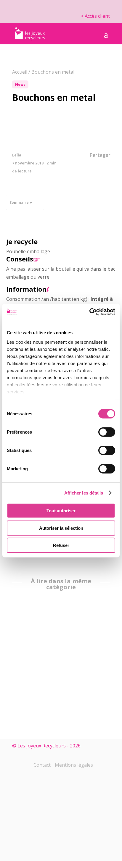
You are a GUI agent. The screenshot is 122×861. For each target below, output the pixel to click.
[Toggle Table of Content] (36, 198)
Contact (42, 765)
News (20, 84)
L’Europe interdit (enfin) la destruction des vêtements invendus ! (26, 677)
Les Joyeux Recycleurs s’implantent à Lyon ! (58, 646)
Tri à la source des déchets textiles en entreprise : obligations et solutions (90, 667)
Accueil (19, 72)
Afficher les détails (83, 492)
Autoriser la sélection (61, 527)
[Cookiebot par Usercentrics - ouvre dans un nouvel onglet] (89, 312)
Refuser (61, 545)
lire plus (102, 695)
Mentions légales (74, 765)
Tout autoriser (61, 510)
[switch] (106, 432)
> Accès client (95, 16)
